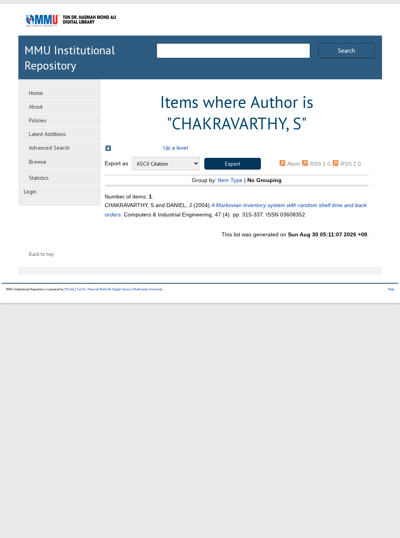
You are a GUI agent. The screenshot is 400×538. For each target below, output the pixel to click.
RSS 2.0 (351, 164)
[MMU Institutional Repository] (71, 34)
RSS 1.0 (320, 164)
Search (346, 50)
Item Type (230, 180)
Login (30, 191)
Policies (37, 120)
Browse (37, 161)
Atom (293, 164)
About (36, 106)
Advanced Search (49, 147)
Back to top (41, 254)
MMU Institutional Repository (69, 57)
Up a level (175, 148)
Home (36, 93)
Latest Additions (47, 134)
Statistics (39, 177)
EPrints (69, 289)
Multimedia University (147, 289)
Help (391, 289)
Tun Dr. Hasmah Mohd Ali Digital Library (104, 289)
